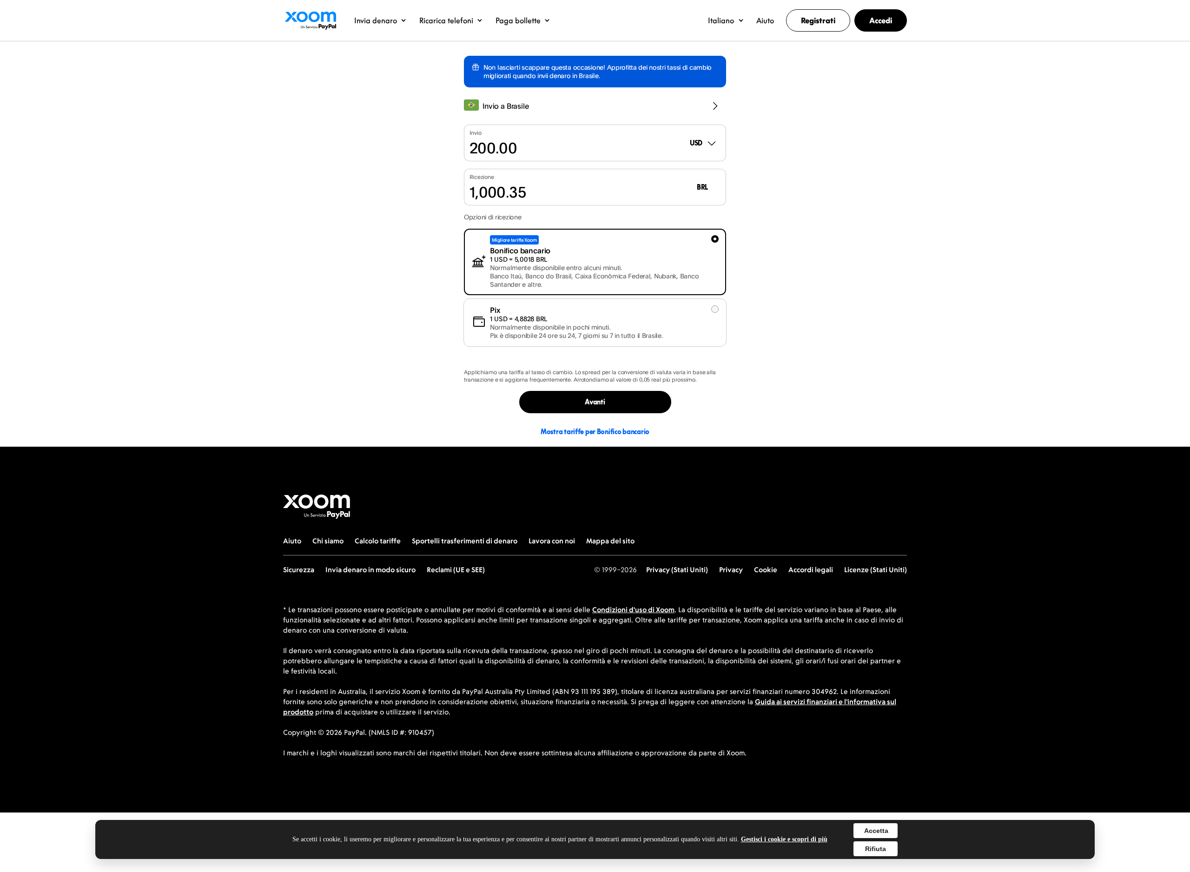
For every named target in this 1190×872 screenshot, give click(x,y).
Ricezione (481, 176)
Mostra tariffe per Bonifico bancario (595, 432)
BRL (702, 187)
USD (696, 143)
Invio (475, 132)
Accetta (876, 830)
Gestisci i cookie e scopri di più (784, 839)
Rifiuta (875, 848)
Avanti (595, 402)
